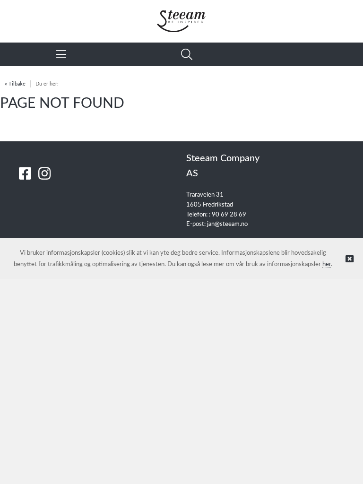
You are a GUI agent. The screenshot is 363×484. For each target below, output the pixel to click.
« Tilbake (15, 83)
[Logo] (181, 16)
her (326, 264)
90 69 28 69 (229, 215)
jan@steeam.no (227, 224)
